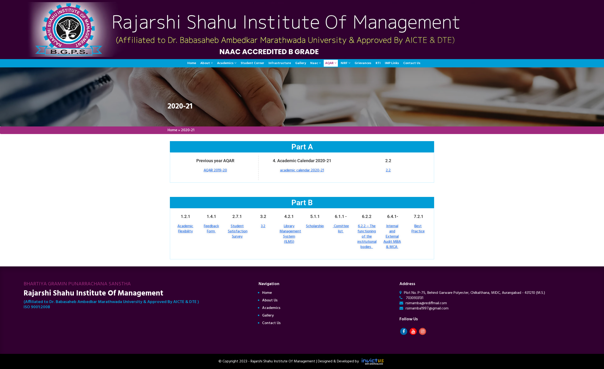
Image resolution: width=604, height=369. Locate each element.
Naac (314, 63)
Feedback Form (211, 228)
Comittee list (341, 228)
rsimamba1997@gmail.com (427, 308)
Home (191, 63)
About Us (269, 300)
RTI (378, 63)
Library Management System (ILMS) (290, 234)
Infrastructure (279, 63)
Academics (225, 63)
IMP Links (392, 63)
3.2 (263, 226)
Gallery (300, 63)
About (205, 63)
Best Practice (418, 228)
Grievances (363, 63)
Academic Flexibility (185, 228)
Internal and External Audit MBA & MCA (392, 236)
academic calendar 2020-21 (302, 170)
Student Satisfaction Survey (237, 231)
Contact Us (411, 63)
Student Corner (252, 63)
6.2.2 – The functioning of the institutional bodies (367, 236)
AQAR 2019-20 (215, 170)
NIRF (344, 63)
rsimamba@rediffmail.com (426, 303)
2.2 (388, 170)
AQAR (329, 63)
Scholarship (315, 226)
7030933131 (414, 298)
